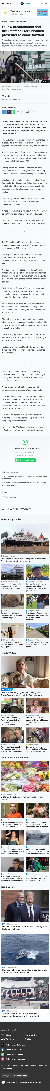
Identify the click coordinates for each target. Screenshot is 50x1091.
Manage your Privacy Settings (15, 1076)
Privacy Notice (30, 1066)
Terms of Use (17, 1066)
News (4, 21)
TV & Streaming (9, 497)
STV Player (6, 1035)
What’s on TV (7, 1039)
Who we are (5, 1066)
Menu (8, 3)
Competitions (31, 1035)
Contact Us (42, 1066)
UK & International (18, 21)
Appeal (28, 1039)
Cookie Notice (6, 1068)
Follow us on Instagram (15, 1059)
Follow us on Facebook (15, 1050)
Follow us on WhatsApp (15, 1054)
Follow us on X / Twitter (15, 1045)
